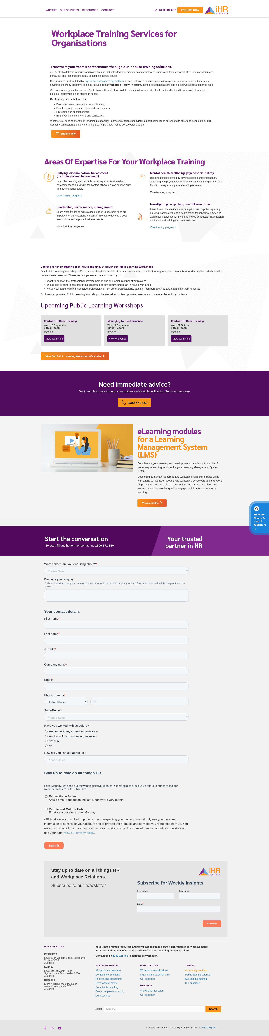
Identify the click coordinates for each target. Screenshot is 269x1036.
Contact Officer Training (60, 321)
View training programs (163, 227)
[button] (213, 1009)
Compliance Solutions (107, 974)
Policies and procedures (108, 979)
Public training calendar (198, 974)
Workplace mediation (152, 990)
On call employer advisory (109, 991)
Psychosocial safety (106, 983)
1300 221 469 (120, 956)
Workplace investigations (154, 970)
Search (99, 1009)
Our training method (196, 979)
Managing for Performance (125, 321)
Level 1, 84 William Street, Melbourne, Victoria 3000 (65, 959)
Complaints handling (106, 987)
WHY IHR (51, 10)
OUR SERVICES (69, 10)
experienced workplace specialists (104, 81)
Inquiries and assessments (155, 974)
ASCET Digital (208, 1027)
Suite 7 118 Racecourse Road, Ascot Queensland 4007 (61, 985)
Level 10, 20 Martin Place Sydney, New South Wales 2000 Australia (62, 973)
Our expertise (102, 995)
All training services (196, 970)
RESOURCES (90, 10)
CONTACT (107, 10)
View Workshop (54, 338)
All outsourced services (108, 970)
